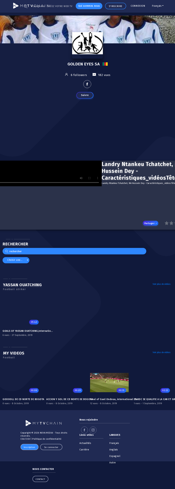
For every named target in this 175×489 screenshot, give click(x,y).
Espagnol (114, 456)
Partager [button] (149, 223)
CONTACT (40, 479)
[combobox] (16, 260)
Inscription (29, 447)
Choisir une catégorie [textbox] (16, 260)
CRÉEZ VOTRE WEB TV (59, 6)
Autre (112, 462)
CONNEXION (138, 5)
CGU (23, 439)
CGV (28, 439)
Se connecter (51, 447)
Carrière (84, 449)
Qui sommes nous (89, 5)
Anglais (113, 449)
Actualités (85, 443)
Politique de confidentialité (46, 439)
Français (156, 5)
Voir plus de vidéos (162, 284)
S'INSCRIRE (115, 6)
